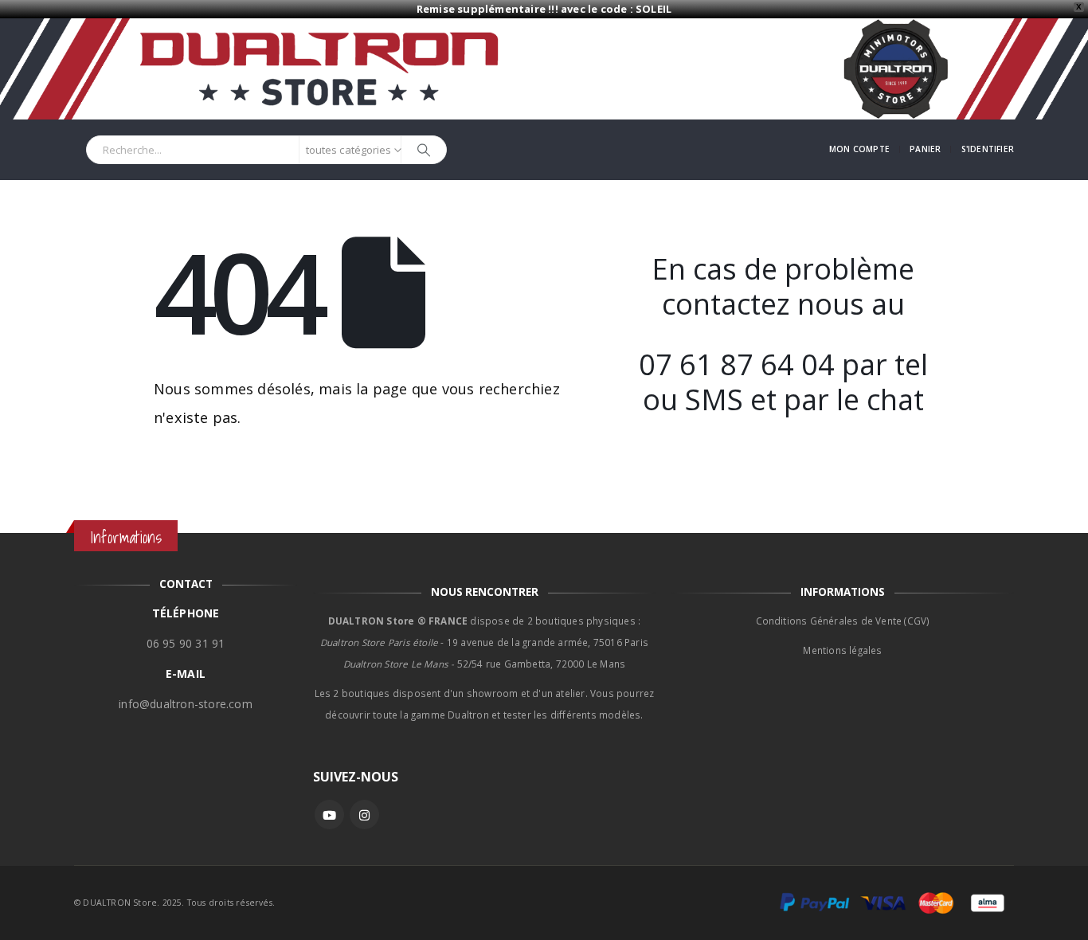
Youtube (329, 814)
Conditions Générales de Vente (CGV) (843, 620)
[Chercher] (423, 149)
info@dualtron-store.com (185, 703)
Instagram (364, 814)
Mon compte (859, 149)
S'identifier (987, 149)
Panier (925, 149)
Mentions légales (842, 650)
